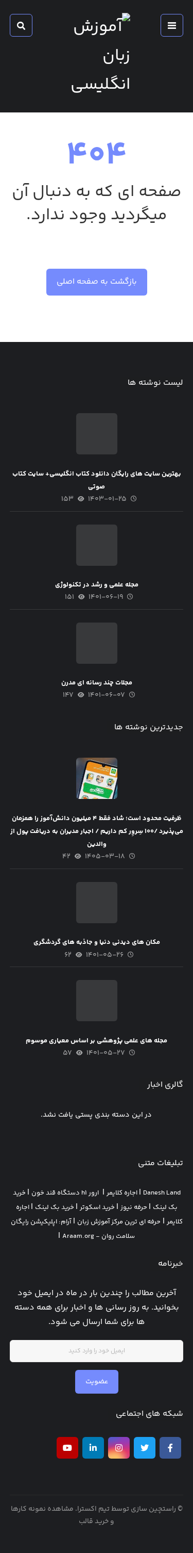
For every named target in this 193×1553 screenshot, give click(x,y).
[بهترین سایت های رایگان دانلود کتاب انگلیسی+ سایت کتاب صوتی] (96, 433)
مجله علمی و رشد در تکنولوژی (96, 585)
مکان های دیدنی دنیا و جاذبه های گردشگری (96, 942)
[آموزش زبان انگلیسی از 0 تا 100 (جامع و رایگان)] (96, 56)
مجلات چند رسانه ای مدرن (96, 683)
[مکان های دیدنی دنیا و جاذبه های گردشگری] (96, 902)
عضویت (96, 1381)
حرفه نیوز (133, 1207)
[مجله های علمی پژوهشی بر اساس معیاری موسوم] (96, 1000)
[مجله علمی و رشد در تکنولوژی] (96, 545)
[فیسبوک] (170, 1448)
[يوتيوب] (67, 1448)
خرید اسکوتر (97, 1207)
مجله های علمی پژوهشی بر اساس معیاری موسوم (96, 1041)
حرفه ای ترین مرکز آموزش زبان (119, 1222)
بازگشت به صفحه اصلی (97, 281)
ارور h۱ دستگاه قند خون (65, 1193)
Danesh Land (162, 1193)
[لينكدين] (93, 1448)
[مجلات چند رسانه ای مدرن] (96, 643)
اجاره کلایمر (122, 1193)
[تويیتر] (144, 1448)
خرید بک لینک (54, 1207)
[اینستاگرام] (119, 1448)
